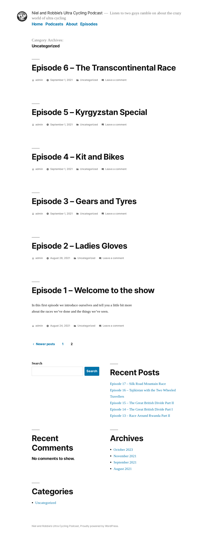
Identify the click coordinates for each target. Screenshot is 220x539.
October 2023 (123, 449)
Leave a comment (116, 79)
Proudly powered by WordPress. (99, 526)
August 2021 (123, 469)
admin (39, 79)
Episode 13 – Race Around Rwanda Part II (140, 415)
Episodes (89, 24)
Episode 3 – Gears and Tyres (84, 201)
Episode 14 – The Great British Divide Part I (141, 409)
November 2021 (125, 456)
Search (37, 363)
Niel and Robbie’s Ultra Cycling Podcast (67, 12)
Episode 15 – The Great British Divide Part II (142, 403)
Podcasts (54, 24)
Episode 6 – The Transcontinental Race (104, 67)
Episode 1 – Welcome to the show (93, 290)
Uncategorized (89, 79)
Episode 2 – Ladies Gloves (79, 246)
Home (37, 24)
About (72, 24)
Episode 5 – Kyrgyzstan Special (89, 112)
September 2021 (125, 462)
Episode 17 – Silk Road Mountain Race (138, 384)
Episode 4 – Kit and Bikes (78, 157)
